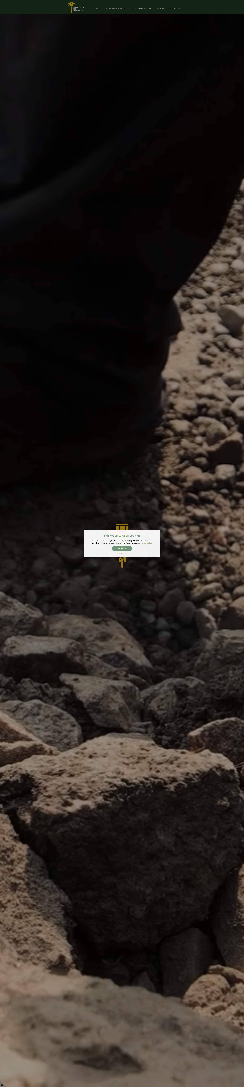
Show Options (121, 554)
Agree (123, 548)
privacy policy (146, 543)
